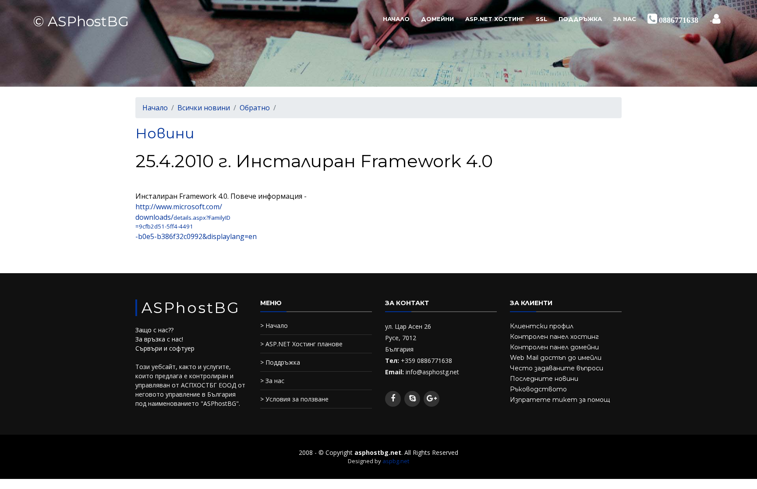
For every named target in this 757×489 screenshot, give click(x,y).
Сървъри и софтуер (165, 348)
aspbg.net (395, 461)
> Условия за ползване (294, 399)
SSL (541, 18)
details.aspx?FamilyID (201, 218)
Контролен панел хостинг (554, 337)
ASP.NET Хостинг (494, 18)
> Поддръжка (280, 362)
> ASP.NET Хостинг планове (301, 344)
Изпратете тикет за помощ (560, 400)
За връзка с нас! (159, 339)
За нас (624, 18)
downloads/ (154, 217)
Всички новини (203, 108)
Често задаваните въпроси (556, 368)
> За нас (272, 380)
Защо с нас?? (154, 330)
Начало (396, 18)
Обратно (255, 108)
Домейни (437, 18)
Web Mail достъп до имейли (555, 358)
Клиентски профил (541, 326)
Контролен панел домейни (554, 347)
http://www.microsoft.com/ (178, 206)
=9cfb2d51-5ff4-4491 (164, 226)
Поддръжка (580, 18)
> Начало (274, 325)
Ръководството (538, 389)
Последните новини (544, 379)
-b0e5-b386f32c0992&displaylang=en (196, 236)
